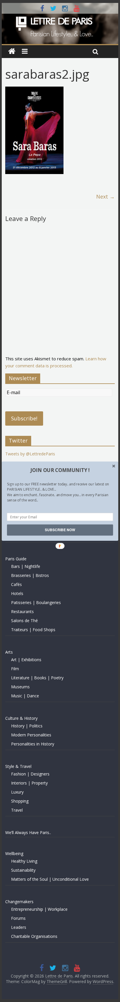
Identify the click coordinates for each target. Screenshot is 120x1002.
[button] (60, 469)
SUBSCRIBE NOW (60, 529)
